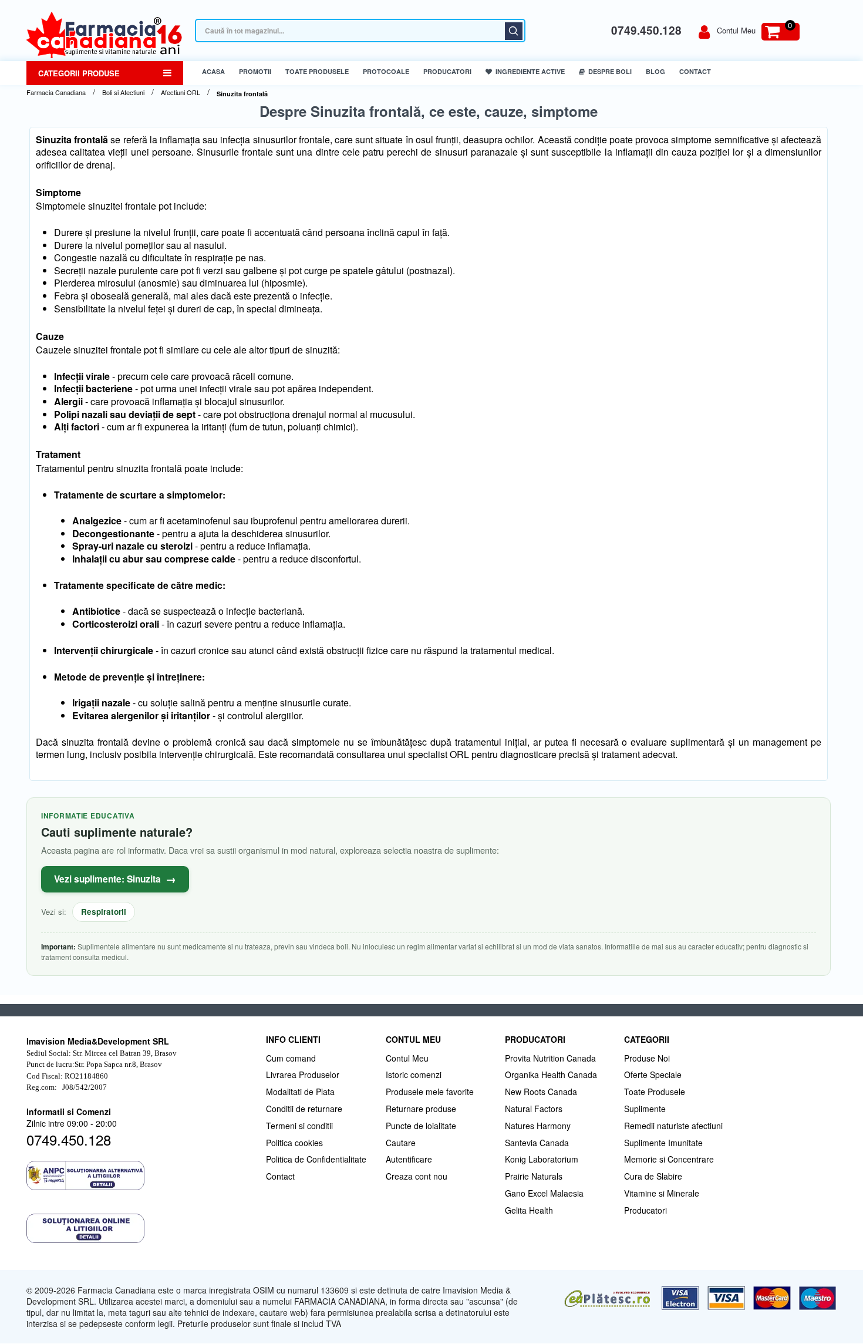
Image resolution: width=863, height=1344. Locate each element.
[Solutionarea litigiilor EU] (140, 1228)
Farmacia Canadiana (56, 92)
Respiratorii (103, 911)
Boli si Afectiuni (123, 92)
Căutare (513, 31)
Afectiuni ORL (180, 92)
